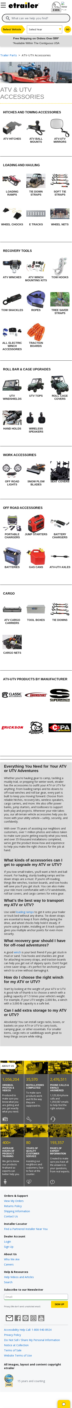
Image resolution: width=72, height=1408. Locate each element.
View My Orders (14, 1201)
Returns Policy (13, 1206)
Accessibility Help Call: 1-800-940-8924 (27, 1329)
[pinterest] (25, 1318)
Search (8, 1282)
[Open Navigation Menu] (4, 4)
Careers (9, 1264)
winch (17, 952)
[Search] (8, 18)
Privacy (7, 1306)
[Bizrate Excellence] (9, 1381)
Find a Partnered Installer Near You (26, 1229)
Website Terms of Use (18, 1355)
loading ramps (25, 912)
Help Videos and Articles (19, 1277)
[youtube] (41, 1318)
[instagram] (33, 1318)
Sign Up (8, 1246)
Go (67, 29)
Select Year (35, 29)
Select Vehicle (12, 29)
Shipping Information (17, 1211)
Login (7, 1241)
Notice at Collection (16, 1345)
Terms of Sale (13, 1350)
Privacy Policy (12, 1335)
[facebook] (17, 1318)
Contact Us (11, 1216)
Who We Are (12, 1259)
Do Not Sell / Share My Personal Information (32, 1340)
